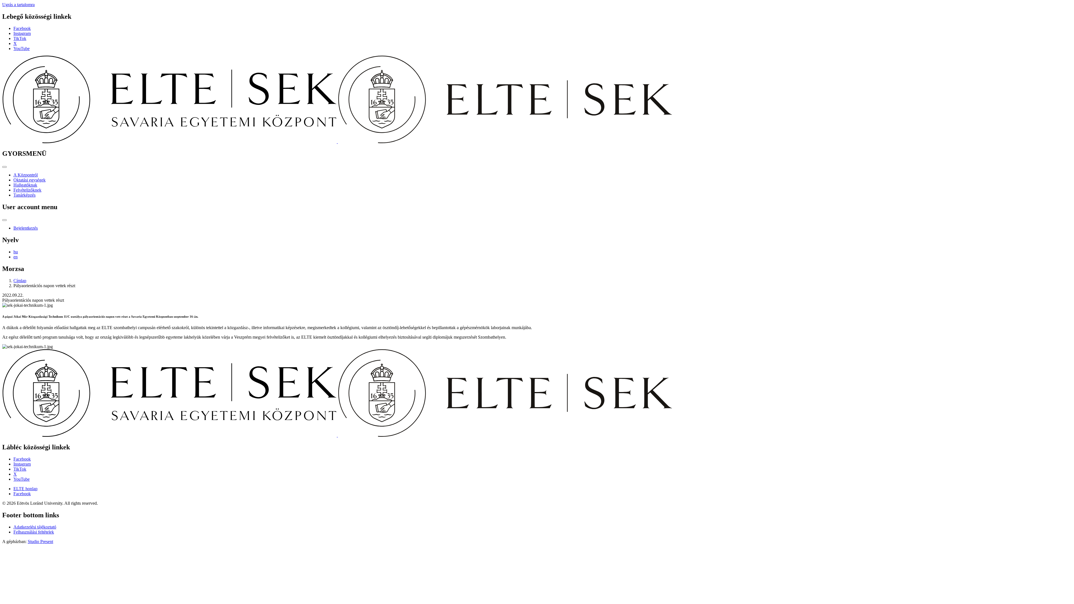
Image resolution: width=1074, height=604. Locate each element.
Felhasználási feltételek (33, 532)
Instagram (22, 33)
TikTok (19, 38)
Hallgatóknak (25, 185)
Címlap (19, 280)
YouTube (21, 48)
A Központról (25, 175)
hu (15, 251)
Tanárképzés (24, 195)
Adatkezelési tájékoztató (34, 527)
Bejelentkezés (25, 228)
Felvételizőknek (27, 190)
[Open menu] (4, 167)
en (15, 256)
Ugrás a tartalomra (18, 4)
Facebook (22, 28)
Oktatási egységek (29, 180)
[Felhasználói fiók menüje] (4, 220)
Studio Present (40, 541)
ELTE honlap (25, 488)
